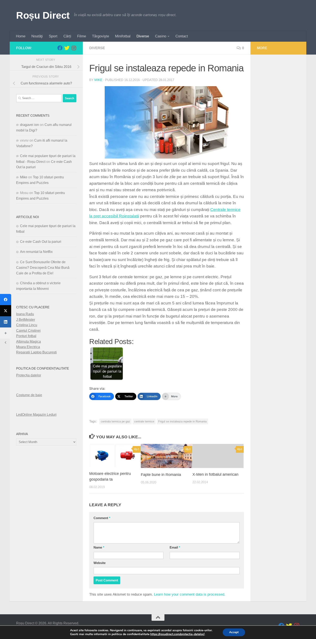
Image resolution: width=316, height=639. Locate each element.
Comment (102, 518)
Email (175, 547)
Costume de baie (29, 395)
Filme (81, 36)
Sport (53, 36)
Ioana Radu (25, 314)
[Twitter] (5, 310)
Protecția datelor (28, 375)
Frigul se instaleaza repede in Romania (182, 421)
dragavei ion (29, 125)
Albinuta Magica (28, 341)
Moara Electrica (28, 347)
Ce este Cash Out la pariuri (40, 241)
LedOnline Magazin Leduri (36, 414)
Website (100, 563)
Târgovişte (100, 36)
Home (20, 36)
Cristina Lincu (26, 325)
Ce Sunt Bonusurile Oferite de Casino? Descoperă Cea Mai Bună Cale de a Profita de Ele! (42, 267)
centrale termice (144, 421)
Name (99, 547)
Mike (98, 80)
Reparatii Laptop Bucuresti (36, 352)
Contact (181, 36)
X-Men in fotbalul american (215, 474)
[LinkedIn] (5, 321)
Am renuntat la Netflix (36, 252)
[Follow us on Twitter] (66, 47)
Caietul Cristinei (28, 330)
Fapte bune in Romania (161, 474)
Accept (234, 632)
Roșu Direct (43, 15)
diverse (97, 48)
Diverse (143, 36)
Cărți (67, 36)
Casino (160, 36)
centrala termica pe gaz (115, 421)
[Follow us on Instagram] (73, 47)
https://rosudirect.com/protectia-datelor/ (177, 634)
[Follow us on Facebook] (60, 47)
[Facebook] (5, 299)
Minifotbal (122, 36)
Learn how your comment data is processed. (189, 594)
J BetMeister (25, 319)
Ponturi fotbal (26, 336)
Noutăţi (37, 36)
